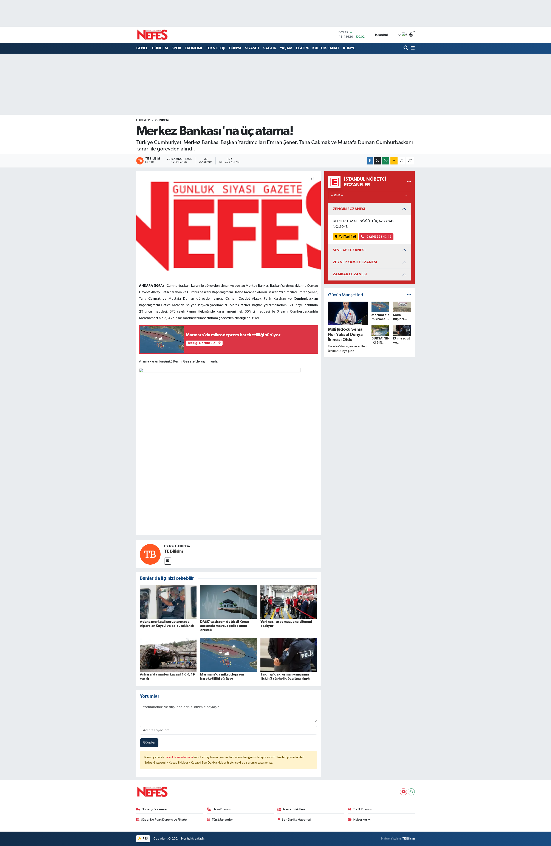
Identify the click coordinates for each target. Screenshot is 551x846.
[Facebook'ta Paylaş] (370, 160)
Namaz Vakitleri (294, 809)
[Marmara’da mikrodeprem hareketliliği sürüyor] (228, 654)
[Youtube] (403, 791)
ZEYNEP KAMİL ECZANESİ (355, 262)
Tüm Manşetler (222, 819)
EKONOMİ (193, 48)
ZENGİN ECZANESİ (349, 209)
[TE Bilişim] (150, 554)
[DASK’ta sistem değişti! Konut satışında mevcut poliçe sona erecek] (228, 602)
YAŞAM (286, 48)
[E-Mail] (167, 561)
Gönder (149, 742)
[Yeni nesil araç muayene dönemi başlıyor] (288, 602)
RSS (145, 838)
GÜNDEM (160, 48)
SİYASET (252, 48)
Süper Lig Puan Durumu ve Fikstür (164, 819)
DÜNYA (235, 48)
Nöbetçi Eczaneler (154, 809)
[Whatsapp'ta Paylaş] (385, 160)
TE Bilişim (173, 551)
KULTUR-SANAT (325, 48)
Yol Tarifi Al (347, 236)
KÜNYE (349, 48)
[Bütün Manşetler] (409, 295)
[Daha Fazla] (394, 160)
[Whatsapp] (411, 791)
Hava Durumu (222, 809)
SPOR (176, 48)
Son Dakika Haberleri (296, 819)
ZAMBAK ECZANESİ (350, 274)
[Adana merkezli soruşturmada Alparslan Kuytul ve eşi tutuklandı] (168, 602)
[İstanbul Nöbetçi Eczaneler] (409, 182)
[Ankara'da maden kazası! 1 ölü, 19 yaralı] (168, 654)
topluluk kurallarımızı (179, 757)
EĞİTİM (302, 48)
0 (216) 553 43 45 (379, 236)
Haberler (143, 120)
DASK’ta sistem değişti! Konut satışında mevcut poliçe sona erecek (224, 626)
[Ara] (406, 48)
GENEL (142, 48)
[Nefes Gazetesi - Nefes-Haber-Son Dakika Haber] (152, 35)
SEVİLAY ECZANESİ (349, 250)
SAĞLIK (269, 48)
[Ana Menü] (412, 48)
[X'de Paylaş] (377, 160)
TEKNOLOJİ (215, 48)
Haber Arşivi (361, 819)
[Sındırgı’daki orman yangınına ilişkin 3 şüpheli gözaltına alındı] (288, 654)
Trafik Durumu (362, 809)
